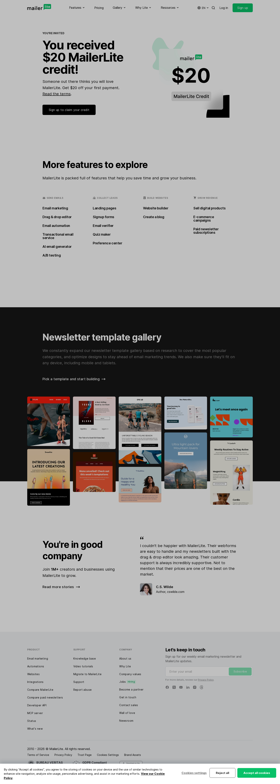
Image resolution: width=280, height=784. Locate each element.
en (203, 8)
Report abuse (82, 689)
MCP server (35, 713)
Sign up (242, 8)
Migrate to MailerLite (87, 674)
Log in (223, 8)
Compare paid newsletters (45, 697)
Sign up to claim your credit (69, 110)
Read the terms (56, 94)
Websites (33, 674)
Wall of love (127, 712)
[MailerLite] (39, 7)
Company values (130, 674)
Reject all (222, 773)
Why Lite (125, 666)
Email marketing (37, 658)
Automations (35, 666)
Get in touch (127, 697)
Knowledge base (84, 658)
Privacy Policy (206, 679)
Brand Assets (132, 754)
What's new (35, 728)
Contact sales (128, 705)
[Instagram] (195, 687)
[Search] (213, 7)
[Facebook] (167, 687)
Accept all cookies (256, 773)
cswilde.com (175, 592)
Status (31, 720)
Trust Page (85, 754)
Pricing (99, 8)
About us (125, 658)
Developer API (36, 705)
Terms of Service (38, 754)
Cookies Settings (108, 754)
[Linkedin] (188, 687)
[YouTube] (181, 687)
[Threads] (201, 687)
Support (78, 681)
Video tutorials (83, 666)
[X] (174, 687)
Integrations (35, 681)
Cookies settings (194, 773)
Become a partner (131, 689)
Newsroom (126, 720)
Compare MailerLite (40, 689)
